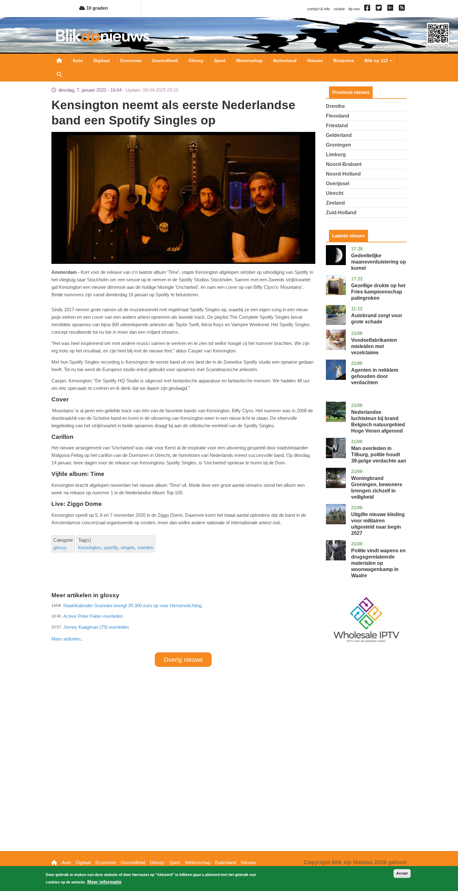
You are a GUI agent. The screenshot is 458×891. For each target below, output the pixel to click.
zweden (145, 547)
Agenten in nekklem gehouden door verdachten (374, 376)
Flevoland (337, 116)
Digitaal (101, 60)
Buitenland (285, 60)
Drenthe (335, 106)
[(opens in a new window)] (368, 9)
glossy (60, 547)
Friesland (337, 125)
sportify (110, 547)
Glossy (195, 60)
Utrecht (334, 193)
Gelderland (339, 135)
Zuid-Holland (341, 212)
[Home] (103, 37)
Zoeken (59, 74)
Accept (402, 873)
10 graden (96, 8)
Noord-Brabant (343, 164)
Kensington (89, 547)
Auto (78, 60)
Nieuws (315, 60)
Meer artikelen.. (67, 639)
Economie (130, 60)
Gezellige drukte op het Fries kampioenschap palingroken (378, 292)
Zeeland (335, 203)
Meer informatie (104, 881)
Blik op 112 (377, 60)
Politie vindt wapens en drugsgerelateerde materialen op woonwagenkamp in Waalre (378, 563)
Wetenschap (249, 60)
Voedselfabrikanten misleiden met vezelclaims (374, 346)
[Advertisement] (183, 625)
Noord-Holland (343, 174)
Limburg (336, 154)
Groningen (338, 145)
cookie (339, 9)
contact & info (318, 9)
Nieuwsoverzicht (59, 60)
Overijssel (337, 183)
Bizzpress (343, 60)
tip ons (354, 9)
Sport (220, 60)
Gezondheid (165, 60)
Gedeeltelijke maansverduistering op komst (378, 262)
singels (128, 547)
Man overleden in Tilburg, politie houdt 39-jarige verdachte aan (378, 454)
